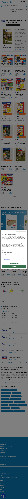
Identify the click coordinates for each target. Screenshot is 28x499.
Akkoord (14, 266)
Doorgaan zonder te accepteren (21, 231)
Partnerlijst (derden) (6, 259)
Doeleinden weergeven (14, 263)
